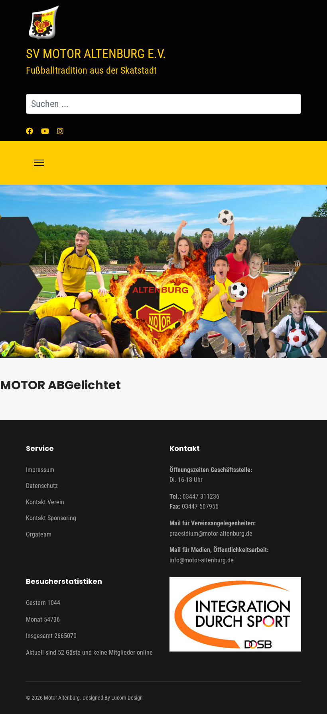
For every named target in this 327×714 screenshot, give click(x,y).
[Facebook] (29, 131)
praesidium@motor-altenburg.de (210, 533)
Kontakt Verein (45, 502)
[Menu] (39, 163)
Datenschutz (42, 486)
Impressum (40, 470)
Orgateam (38, 534)
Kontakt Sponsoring (51, 518)
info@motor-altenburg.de (201, 560)
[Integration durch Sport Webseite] (235, 614)
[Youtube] (45, 131)
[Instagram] (60, 131)
